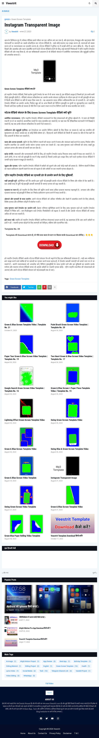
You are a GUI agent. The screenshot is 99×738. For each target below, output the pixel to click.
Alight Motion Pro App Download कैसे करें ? (35, 628)
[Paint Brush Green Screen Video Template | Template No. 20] (72, 312)
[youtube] (52, 718)
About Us (31, 733)
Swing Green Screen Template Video (66, 420)
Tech (44, 671)
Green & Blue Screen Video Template (20, 477)
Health (86, 666)
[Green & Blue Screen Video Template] (26, 465)
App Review (49, 661)
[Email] (49, 287)
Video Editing (12, 676)
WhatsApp (29, 676)
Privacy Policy (55, 733)
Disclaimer (67, 733)
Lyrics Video (12, 671)
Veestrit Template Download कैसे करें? (67, 535)
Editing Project (32, 666)
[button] (3, 3)
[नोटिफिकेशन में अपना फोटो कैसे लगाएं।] (11, 620)
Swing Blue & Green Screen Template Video (69, 449)
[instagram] (58, 718)
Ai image (11, 661)
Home (22, 733)
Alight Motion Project (29, 661)
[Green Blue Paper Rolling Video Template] (26, 523)
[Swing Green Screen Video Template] (26, 494)
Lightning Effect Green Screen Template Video (25, 420)
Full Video (49, 683)
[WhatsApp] (39, 287)
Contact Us (42, 733)
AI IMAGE (5, 11)
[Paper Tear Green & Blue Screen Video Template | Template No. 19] (26, 344)
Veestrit (11, 3)
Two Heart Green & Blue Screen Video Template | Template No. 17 (72, 357)
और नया (5, 573)
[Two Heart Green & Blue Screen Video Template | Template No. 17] (72, 344)
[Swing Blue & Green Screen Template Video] (72, 436)
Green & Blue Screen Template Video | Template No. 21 (25, 326)
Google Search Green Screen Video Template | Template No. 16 (24, 389)
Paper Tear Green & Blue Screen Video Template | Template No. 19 (26, 357)
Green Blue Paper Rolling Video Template (22, 535)
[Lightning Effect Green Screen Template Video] (26, 407)
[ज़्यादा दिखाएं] (55, 287)
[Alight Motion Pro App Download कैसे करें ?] (11, 631)
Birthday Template (82, 661)
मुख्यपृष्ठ (7, 19)
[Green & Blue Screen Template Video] (26, 436)
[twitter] (46, 718)
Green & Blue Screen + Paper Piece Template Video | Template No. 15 (70, 389)
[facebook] (41, 718)
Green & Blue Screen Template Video (20, 449)
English (47, 666)
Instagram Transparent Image (64, 477)
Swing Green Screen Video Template (20, 506)
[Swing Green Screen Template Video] (72, 407)
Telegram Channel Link (62, 671)
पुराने (94, 573)
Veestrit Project (83, 671)
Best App (65, 661)
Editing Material (13, 666)
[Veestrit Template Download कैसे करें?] (72, 523)
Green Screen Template (21, 19)
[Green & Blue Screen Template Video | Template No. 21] (26, 312)
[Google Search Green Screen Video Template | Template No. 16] (26, 376)
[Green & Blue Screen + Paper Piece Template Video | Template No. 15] (72, 376)
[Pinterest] (44, 287)
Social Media (29, 671)
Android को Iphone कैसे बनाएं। (22, 606)
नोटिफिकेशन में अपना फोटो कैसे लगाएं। (32, 617)
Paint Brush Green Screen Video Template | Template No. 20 (69, 326)
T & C (76, 733)
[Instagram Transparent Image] (72, 465)
